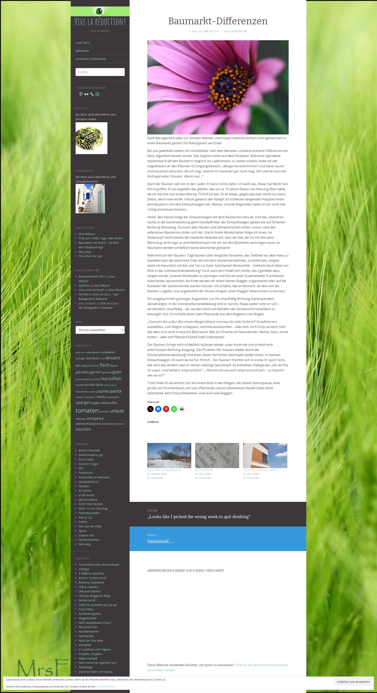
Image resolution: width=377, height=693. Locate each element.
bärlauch (93, 358)
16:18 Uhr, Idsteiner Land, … (261, 470)
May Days (85, 252)
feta (96, 365)
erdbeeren (87, 365)
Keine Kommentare (235, 31)
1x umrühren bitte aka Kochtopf (99, 564)
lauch (114, 385)
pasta (115, 391)
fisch (104, 365)
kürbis (90, 384)
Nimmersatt (86, 636)
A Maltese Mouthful (91, 573)
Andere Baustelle (89, 450)
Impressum (82, 51)
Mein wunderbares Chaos (95, 623)
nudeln (92, 391)
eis (78, 365)
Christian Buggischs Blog (94, 596)
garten (96, 371)
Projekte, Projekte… (91, 654)
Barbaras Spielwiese (91, 582)
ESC (81, 468)
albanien (80, 352)
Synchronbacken (89, 539)
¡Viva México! (87, 234)
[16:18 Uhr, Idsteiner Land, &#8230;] (265, 455)
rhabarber (89, 397)
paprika (103, 391)
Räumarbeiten (204, 470)
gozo (116, 371)
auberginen (92, 352)
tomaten (87, 410)
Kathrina (84, 285)
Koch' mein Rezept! (91, 504)
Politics (83, 522)
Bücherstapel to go (91, 455)
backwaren (107, 352)
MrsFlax (84, 294)
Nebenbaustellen (89, 513)
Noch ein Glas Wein (91, 640)
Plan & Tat (85, 517)
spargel (83, 402)
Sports (83, 531)
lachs (99, 385)
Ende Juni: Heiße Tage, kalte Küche (101, 238)
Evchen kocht (87, 600)
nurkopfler (85, 645)
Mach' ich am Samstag (93, 508)
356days (84, 569)
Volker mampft (88, 658)
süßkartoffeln (109, 403)
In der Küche (86, 495)
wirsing (111, 423)
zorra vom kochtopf (91, 290)
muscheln (82, 391)
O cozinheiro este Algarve (95, 649)
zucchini (83, 429)
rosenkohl (113, 397)
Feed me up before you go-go (98, 605)
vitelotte (80, 419)
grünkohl (96, 379)
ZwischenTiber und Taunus (96, 672)
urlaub (117, 411)
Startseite (83, 43)
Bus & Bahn (86, 459)
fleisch (114, 365)
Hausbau (84, 486)
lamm (107, 385)
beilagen (81, 358)
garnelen (82, 372)
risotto (101, 397)
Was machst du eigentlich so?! (98, 663)
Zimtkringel (86, 667)
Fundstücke (86, 473)
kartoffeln (112, 378)
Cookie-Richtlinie (106, 686)
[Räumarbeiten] (217, 455)
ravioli (79, 397)
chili (102, 358)
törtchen (104, 411)
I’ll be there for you (90, 256)
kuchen (80, 385)
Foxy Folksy (86, 609)
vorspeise (95, 418)
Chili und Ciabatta (90, 591)
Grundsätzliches (89, 482)
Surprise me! (86, 535)
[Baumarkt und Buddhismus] (169, 455)
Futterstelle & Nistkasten (94, 477)
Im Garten (85, 490)
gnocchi (107, 372)
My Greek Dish (88, 627)
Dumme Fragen (89, 464)
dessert (112, 358)
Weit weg (84, 544)
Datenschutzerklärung (91, 59)
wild (104, 423)
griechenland (83, 379)
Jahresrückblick (88, 499)
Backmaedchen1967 (91, 276)
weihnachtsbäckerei (88, 423)
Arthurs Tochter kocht (92, 578)
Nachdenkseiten (89, 631)
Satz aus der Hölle (90, 526)
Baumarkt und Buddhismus (164, 470)
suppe (95, 403)
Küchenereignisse (90, 613)
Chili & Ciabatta (88, 587)
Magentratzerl (87, 618)
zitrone (120, 423)
